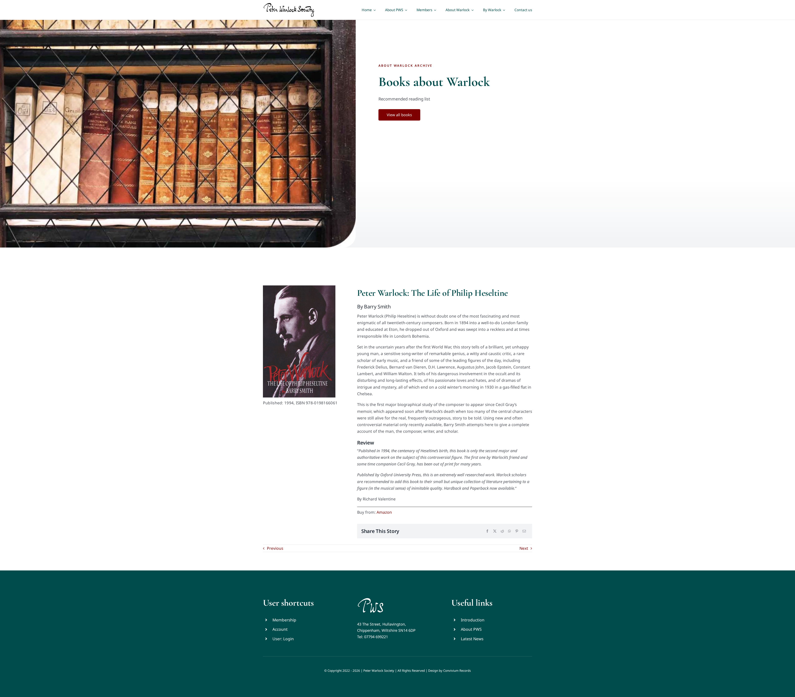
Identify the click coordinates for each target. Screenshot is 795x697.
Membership (284, 620)
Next (523, 548)
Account (280, 629)
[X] (495, 531)
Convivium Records (457, 670)
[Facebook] (487, 531)
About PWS (471, 629)
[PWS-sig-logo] (370, 599)
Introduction (472, 620)
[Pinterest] (516, 531)
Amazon (384, 512)
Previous (275, 548)
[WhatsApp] (509, 531)
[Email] (524, 531)
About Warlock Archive (405, 65)
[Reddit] (502, 531)
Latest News (472, 638)
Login (288, 638)
